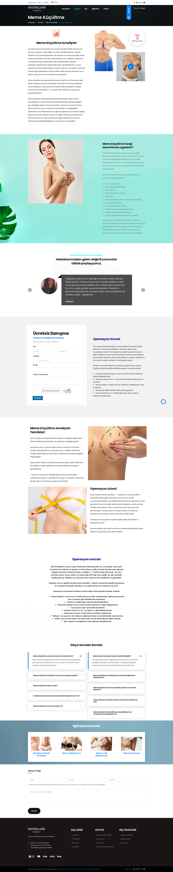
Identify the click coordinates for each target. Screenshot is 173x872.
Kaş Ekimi (75, 847)
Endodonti (124, 843)
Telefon (36, 356)
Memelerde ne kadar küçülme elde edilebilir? (112, 656)
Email (36, 365)
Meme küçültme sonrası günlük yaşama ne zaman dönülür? (114, 688)
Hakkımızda (32, 2)
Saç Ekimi (75, 835)
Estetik (40, 22)
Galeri (105, 9)
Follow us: (128, 869)
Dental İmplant (125, 839)
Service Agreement (94, 869)
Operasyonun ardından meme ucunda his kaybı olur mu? (115, 701)
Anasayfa (31, 22)
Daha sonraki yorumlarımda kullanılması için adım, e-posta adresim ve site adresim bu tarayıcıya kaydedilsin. (67, 785)
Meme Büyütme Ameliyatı (105, 847)
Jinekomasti (100, 839)
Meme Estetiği (51, 22)
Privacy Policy (64, 869)
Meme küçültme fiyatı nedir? (45, 685)
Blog (39, 2)
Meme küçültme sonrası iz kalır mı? (48, 706)
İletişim (46, 2)
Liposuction (100, 843)
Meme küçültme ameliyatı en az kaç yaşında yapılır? (55, 675)
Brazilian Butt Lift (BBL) (104, 835)
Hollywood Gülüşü (127, 835)
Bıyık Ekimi (75, 843)
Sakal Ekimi (76, 839)
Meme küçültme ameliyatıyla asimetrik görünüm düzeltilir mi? (114, 676)
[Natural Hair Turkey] (34, 8)
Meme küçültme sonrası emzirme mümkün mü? (53, 656)
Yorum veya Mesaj (40, 374)
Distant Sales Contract (78, 869)
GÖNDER (37, 398)
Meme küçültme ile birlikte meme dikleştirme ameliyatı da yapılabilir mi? (112, 713)
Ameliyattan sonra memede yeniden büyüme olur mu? (56, 696)
